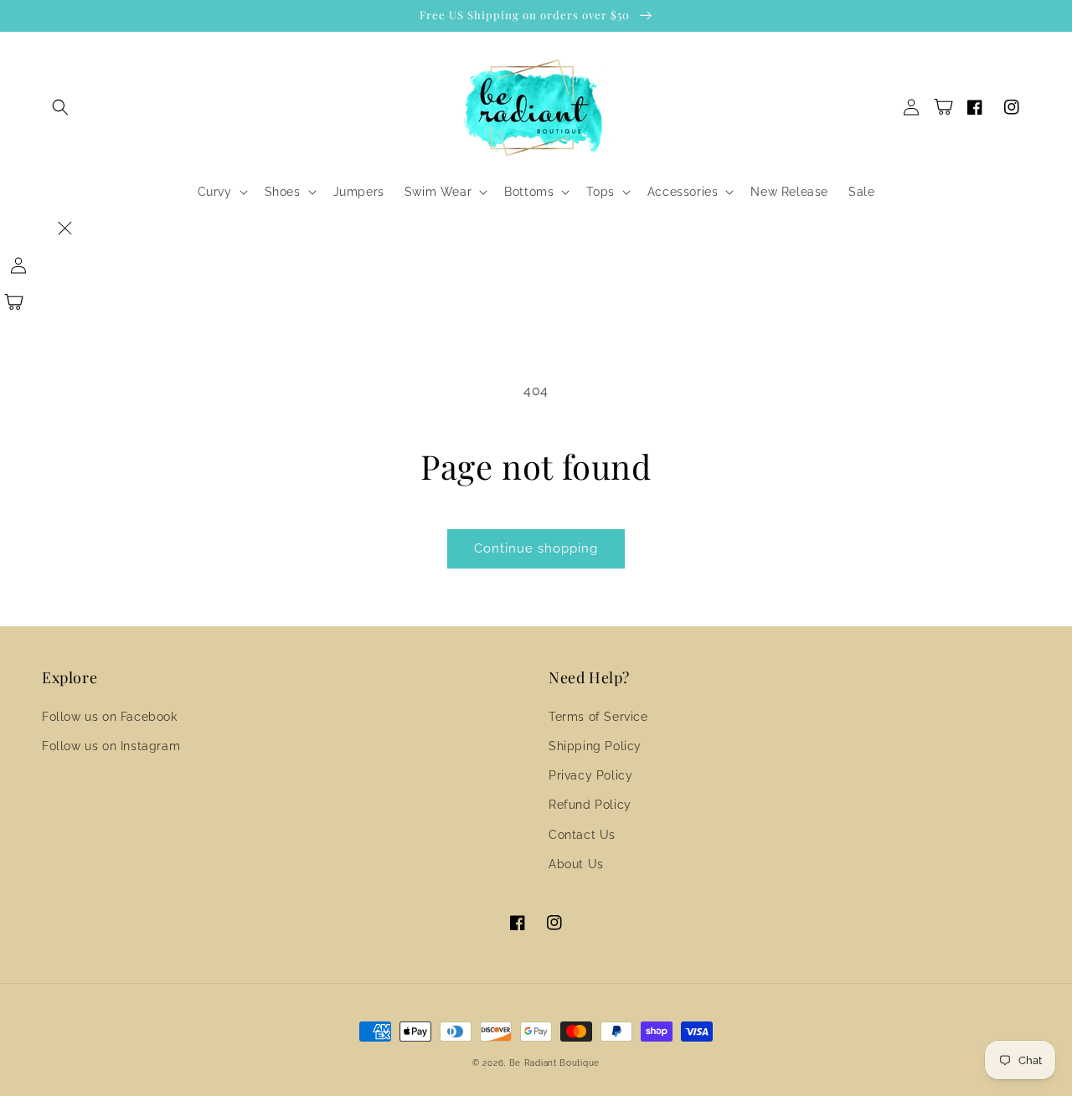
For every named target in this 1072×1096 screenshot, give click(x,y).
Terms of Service (598, 716)
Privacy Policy (590, 775)
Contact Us (582, 834)
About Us (576, 864)
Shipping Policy (595, 746)
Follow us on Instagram (111, 746)
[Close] (64, 228)
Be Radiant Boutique (554, 1063)
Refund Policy (590, 804)
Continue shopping (536, 548)
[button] (60, 107)
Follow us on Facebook (110, 716)
